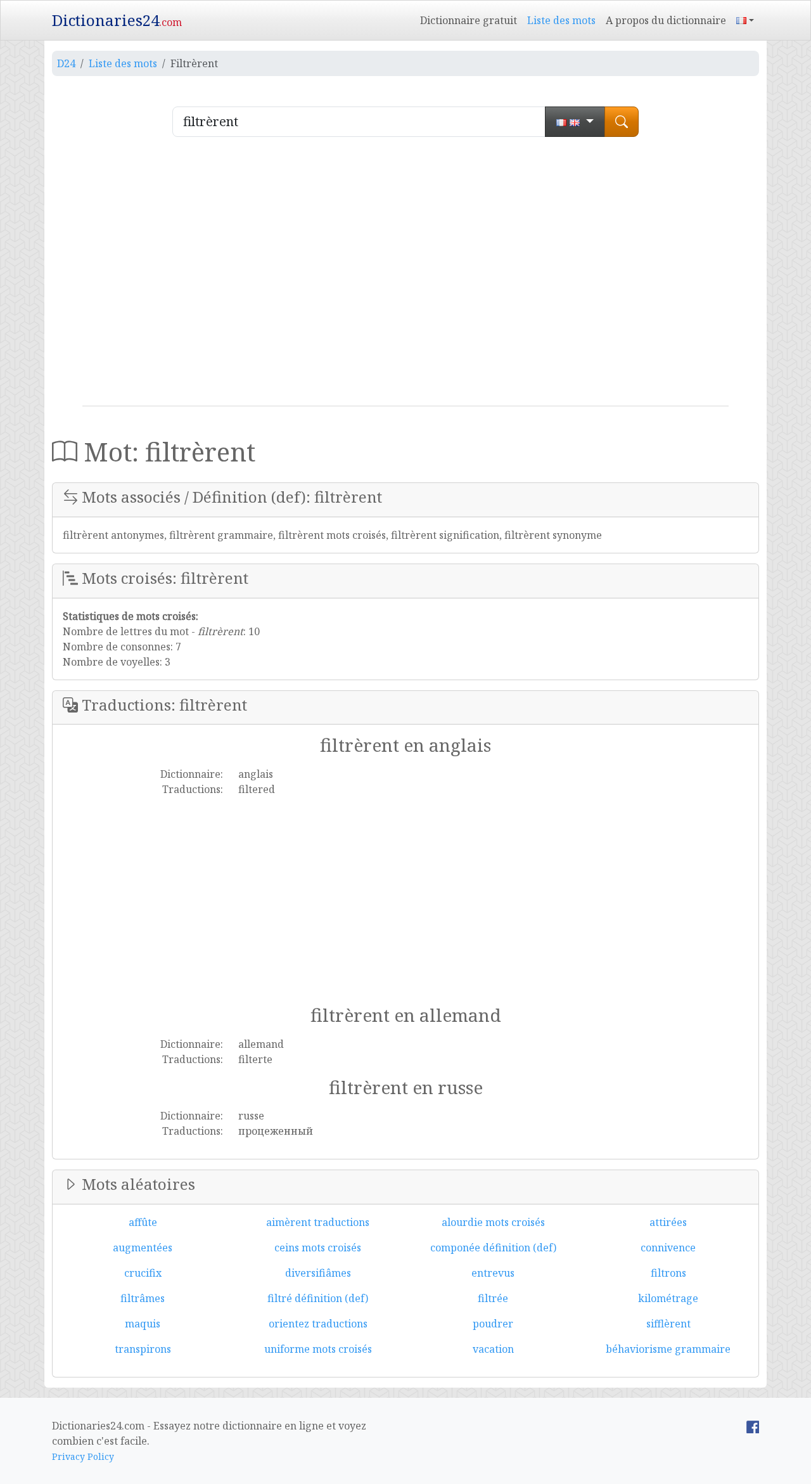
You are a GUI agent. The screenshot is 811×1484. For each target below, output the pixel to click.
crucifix (143, 1273)
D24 (66, 63)
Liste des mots (561, 20)
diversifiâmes (318, 1273)
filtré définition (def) (317, 1298)
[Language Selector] (745, 20)
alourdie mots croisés (493, 1222)
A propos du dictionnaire (666, 20)
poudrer (493, 1324)
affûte (143, 1222)
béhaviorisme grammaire (668, 1349)
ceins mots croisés (317, 1248)
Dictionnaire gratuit (468, 20)
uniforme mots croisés (318, 1349)
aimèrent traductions (317, 1222)
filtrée (493, 1298)
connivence (668, 1248)
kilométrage (668, 1298)
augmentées (142, 1248)
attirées (668, 1222)
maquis (142, 1324)
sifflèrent (668, 1324)
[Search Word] (621, 121)
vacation (493, 1349)
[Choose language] (575, 121)
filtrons (668, 1273)
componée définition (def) (493, 1248)
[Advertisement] (405, 276)
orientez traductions (318, 1324)
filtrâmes (142, 1298)
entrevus (492, 1273)
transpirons (143, 1349)
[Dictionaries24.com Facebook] (752, 1426)
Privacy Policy (83, 1456)
